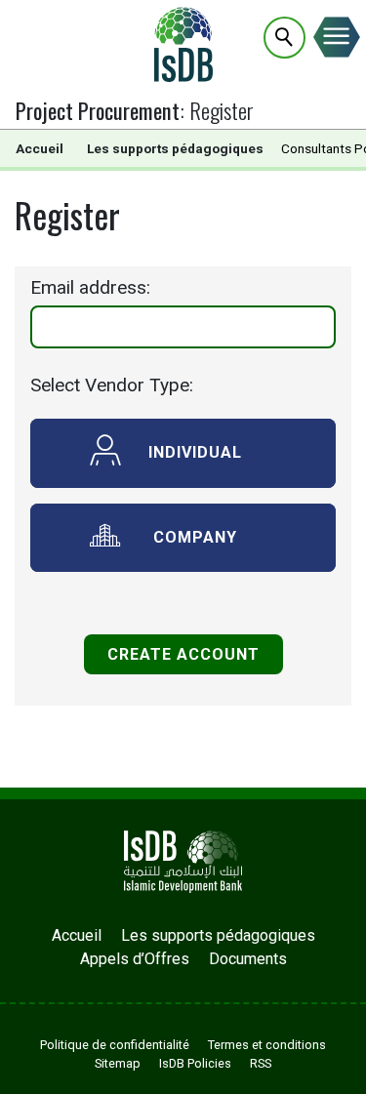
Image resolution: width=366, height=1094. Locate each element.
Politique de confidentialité (114, 1044)
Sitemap (118, 1063)
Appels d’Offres (134, 959)
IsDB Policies (195, 1063)
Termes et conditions (267, 1044)
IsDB (183, 44)
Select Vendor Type (109, 385)
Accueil (39, 148)
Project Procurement (98, 110)
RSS (260, 1063)
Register (221, 110)
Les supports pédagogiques (175, 148)
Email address (88, 287)
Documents (248, 959)
